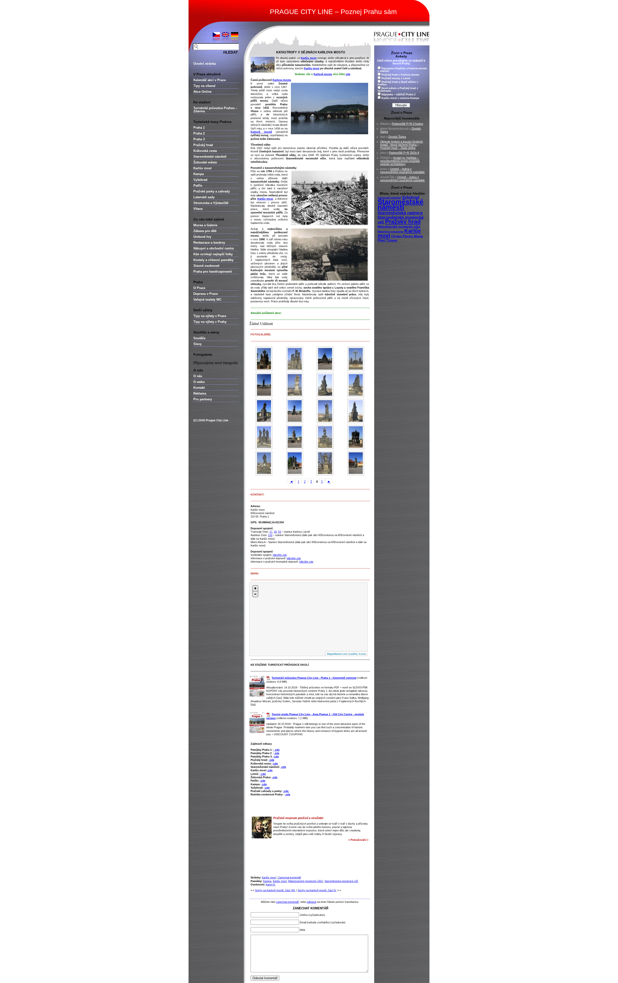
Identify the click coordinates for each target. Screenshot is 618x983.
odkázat (311, 901)
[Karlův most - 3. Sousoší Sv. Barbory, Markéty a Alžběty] (264, 359)
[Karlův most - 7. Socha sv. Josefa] (264, 385)
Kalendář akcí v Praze (209, 80)
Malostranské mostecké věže (305, 881)
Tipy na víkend (204, 86)
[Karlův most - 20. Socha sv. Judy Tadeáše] (325, 463)
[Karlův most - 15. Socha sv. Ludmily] (294, 437)
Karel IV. (270, 884)
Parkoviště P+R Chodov (407, 124)
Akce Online (202, 91)
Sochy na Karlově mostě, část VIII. (275, 890)
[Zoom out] (255, 594)
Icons (362, 654)
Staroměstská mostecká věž (341, 881)
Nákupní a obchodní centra (213, 248)
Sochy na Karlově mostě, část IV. (317, 890)
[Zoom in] (255, 588)
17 (270, 531)
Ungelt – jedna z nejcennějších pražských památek (402, 170)
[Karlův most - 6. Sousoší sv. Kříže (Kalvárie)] (356, 359)
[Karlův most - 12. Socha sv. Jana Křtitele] (325, 411)
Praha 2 (199, 133)
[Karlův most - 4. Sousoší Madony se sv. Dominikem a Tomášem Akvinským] (294, 359)
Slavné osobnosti (206, 266)
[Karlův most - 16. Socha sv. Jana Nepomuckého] (325, 437)
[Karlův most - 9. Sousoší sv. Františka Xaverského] (325, 385)
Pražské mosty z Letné (395, 78)
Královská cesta (205, 151)
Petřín (197, 185)
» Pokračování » (358, 839)
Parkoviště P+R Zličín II (404, 153)
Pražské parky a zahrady (211, 191)
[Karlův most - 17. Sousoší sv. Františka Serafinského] (356, 437)
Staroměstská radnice (400, 213)
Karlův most (202, 168)
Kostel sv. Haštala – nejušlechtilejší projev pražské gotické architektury (400, 161)
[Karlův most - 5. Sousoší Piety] (325, 359)
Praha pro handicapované (212, 271)
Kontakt (199, 387)
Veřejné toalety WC (207, 299)
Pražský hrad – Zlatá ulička (397, 148)
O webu (199, 382)
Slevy (197, 344)
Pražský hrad (203, 145)
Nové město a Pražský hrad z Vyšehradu (398, 89)
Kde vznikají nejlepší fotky (213, 254)
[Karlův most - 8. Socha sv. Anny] (294, 385)
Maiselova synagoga (390, 231)
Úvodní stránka (204, 63)
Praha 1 (199, 127)
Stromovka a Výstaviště (210, 203)
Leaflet (353, 654)
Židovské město (205, 162)
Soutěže (199, 338)
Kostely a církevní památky (213, 260)
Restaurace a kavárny (209, 242)
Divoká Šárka (397, 137)
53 (279, 531)
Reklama (199, 393)
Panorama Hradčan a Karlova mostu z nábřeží (402, 69)
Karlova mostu (282, 79)
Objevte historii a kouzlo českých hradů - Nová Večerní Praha (401, 143)
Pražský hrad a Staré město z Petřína (398, 83)
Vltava (198, 209)
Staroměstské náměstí (209, 156)
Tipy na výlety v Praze (209, 316)
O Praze (199, 288)
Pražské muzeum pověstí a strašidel (298, 818)
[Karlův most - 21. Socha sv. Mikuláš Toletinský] (356, 463)
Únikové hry (202, 237)
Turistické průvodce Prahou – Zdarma (215, 109)
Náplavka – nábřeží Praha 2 (398, 94)
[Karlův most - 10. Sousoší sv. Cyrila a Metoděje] (356, 385)
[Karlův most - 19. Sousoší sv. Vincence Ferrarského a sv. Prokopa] (294, 463)
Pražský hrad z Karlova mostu (400, 74)
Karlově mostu (323, 74)
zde (348, 74)
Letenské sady (204, 197)
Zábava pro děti (205, 231)
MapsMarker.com (337, 654)
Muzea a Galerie (205, 225)
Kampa (198, 174)
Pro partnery (202, 399)
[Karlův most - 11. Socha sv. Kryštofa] (264, 411)
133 (270, 535)
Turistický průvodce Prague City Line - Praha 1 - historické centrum (314, 677)
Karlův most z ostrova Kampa (400, 98)
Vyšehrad (200, 180)
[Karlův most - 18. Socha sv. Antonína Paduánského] (264, 463)
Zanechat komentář (289, 877)
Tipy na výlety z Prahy (209, 322)
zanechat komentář (287, 901)
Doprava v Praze (205, 294)
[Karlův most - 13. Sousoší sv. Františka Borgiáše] (356, 411)
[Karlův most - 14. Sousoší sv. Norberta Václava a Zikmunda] (264, 437)
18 (275, 531)
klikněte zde (280, 554)
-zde (276, 756)
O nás (197, 376)
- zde (276, 749)
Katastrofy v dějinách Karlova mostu (310, 52)
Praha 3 (199, 139)
